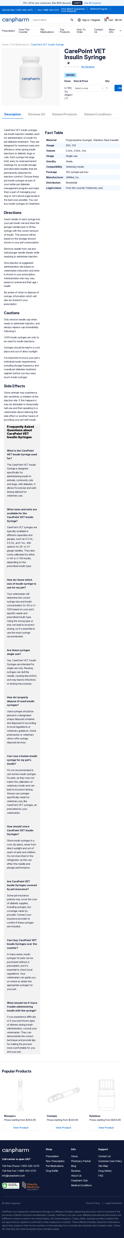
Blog (73, 1165)
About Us (76, 1175)
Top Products (65, 30)
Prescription (8, 30)
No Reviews (88, 67)
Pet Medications (47, 30)
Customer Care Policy (110, 1161)
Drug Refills (52, 1170)
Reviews (75, 1170)
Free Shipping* (69, 11)
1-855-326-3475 (24, 10)
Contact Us (98, 30)
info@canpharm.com (13, 1175)
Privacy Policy (93, 1203)
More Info (112, 30)
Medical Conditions (81, 1185)
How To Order (81, 30)
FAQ (100, 1175)
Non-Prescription (55, 1161)
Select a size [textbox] (81, 88)
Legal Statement (113, 1203)
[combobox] (89, 88)
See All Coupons (92, 3)
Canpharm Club (79, 1180)
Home (5, 44)
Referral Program (99, 9)
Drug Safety (105, 1170)
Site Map (103, 1165)
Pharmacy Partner (81, 1161)
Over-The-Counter (24, 30)
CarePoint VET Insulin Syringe (47, 44)
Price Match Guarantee (73, 9)
